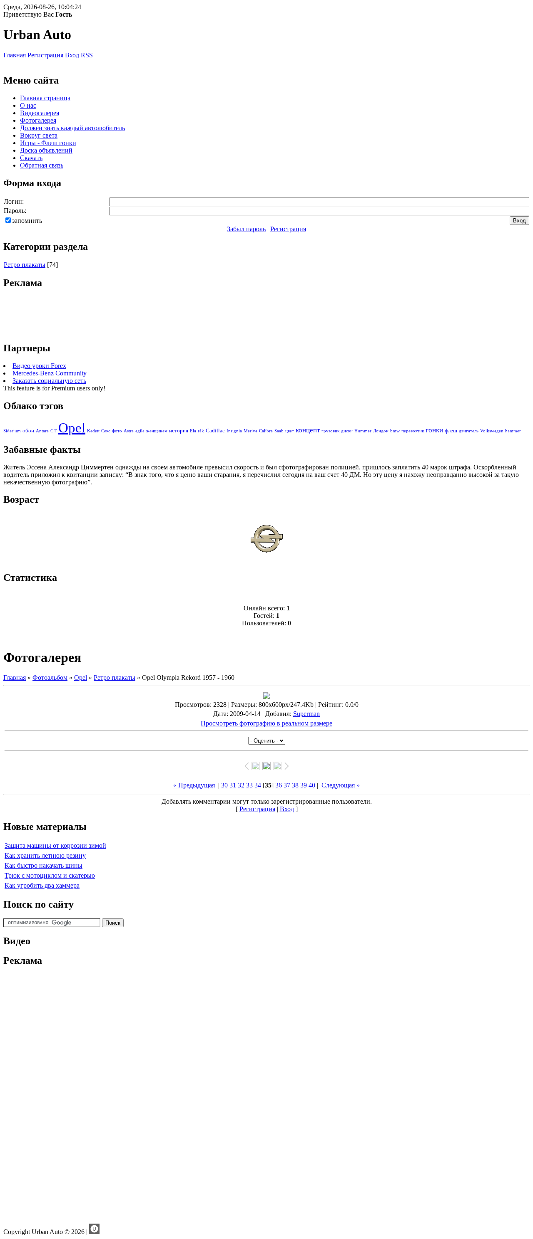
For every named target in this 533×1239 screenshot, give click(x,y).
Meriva (250, 431)
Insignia (234, 431)
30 (224, 785)
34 (257, 785)
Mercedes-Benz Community (49, 373)
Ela (193, 431)
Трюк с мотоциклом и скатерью (50, 875)
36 (278, 785)
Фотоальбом (49, 677)
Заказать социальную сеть (49, 380)
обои (28, 430)
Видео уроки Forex (39, 365)
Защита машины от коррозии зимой (55, 845)
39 (303, 785)
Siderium (12, 431)
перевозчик (412, 431)
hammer (513, 431)
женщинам (156, 431)
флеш (451, 430)
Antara (42, 431)
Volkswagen (491, 431)
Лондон (381, 431)
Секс (105, 431)
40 (312, 785)
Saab (279, 431)
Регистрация (45, 55)
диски (347, 431)
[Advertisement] (266, 315)
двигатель (468, 431)
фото (117, 431)
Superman (306, 713)
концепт (308, 430)
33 (249, 785)
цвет (289, 431)
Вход (72, 55)
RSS (87, 55)
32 (241, 785)
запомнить (27, 220)
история (178, 430)
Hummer (362, 431)
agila (139, 431)
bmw (395, 431)
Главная (14, 55)
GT (53, 431)
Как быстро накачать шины (43, 865)
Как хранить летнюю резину (45, 855)
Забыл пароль (246, 228)
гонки (434, 430)
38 (295, 785)
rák (201, 431)
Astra (129, 431)
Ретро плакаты (24, 264)
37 (287, 785)
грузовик (330, 431)
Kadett (93, 431)
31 (232, 785)
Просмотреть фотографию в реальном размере (266, 723)
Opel (71, 427)
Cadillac (215, 430)
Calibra (266, 431)
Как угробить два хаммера (42, 885)
